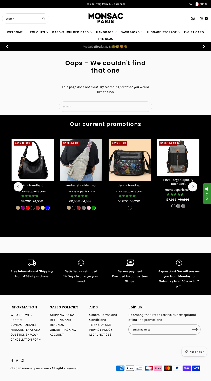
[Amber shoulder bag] (81, 160)
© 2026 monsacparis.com (30, 368)
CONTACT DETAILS (23, 325)
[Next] (204, 47)
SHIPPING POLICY (62, 315)
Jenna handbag (129, 185)
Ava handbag (32, 185)
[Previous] (7, 47)
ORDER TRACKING (63, 330)
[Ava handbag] (33, 160)
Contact (16, 320)
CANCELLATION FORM (26, 339)
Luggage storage (162, 32)
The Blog (105, 39)
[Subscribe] (195, 329)
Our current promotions (105, 124)
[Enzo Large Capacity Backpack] (178, 157)
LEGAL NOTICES (100, 334)
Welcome (15, 32)
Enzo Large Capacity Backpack (178, 182)
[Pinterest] (17, 360)
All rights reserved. (65, 368)
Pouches (37, 32)
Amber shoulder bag (81, 185)
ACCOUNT (57, 334)
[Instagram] (22, 360)
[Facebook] (12, 360)
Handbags (105, 32)
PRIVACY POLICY (100, 330)
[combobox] (25, 18)
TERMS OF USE (100, 325)
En (190, 4)
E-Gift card (194, 32)
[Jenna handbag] (130, 160)
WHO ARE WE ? (21, 315)
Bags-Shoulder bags (70, 32)
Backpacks (130, 32)
